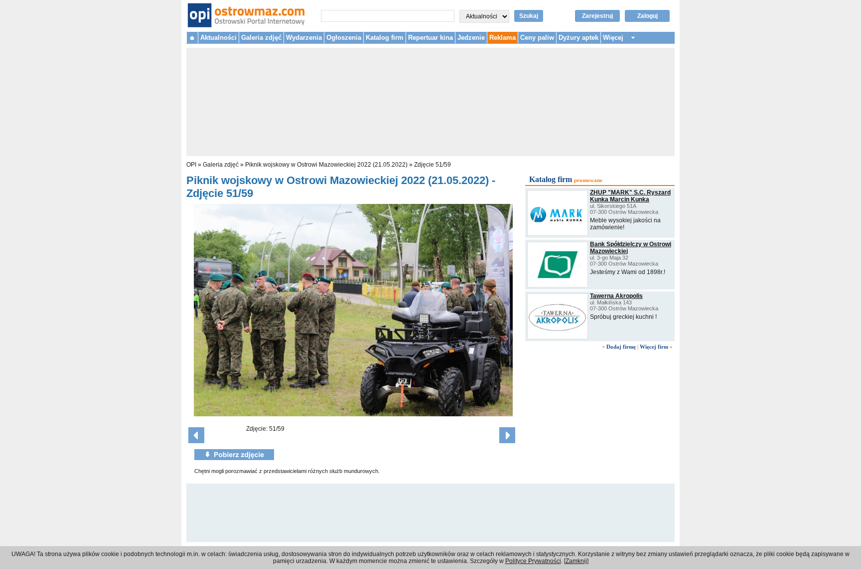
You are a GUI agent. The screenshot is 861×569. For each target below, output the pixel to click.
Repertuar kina (430, 37)
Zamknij (576, 561)
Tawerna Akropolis (616, 295)
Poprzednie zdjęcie (196, 435)
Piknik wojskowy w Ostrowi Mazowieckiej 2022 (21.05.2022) (326, 164)
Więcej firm (654, 347)
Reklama (502, 37)
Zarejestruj (597, 15)
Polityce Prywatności (533, 561)
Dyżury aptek (578, 37)
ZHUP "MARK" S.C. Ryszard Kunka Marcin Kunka (630, 196)
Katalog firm (385, 37)
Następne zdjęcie (507, 435)
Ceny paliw (537, 37)
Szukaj (528, 15)
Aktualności (218, 37)
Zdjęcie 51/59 (432, 164)
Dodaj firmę (621, 347)
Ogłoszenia (343, 37)
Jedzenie (471, 37)
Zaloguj (647, 15)
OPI (191, 164)
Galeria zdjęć (261, 37)
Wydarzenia (304, 37)
